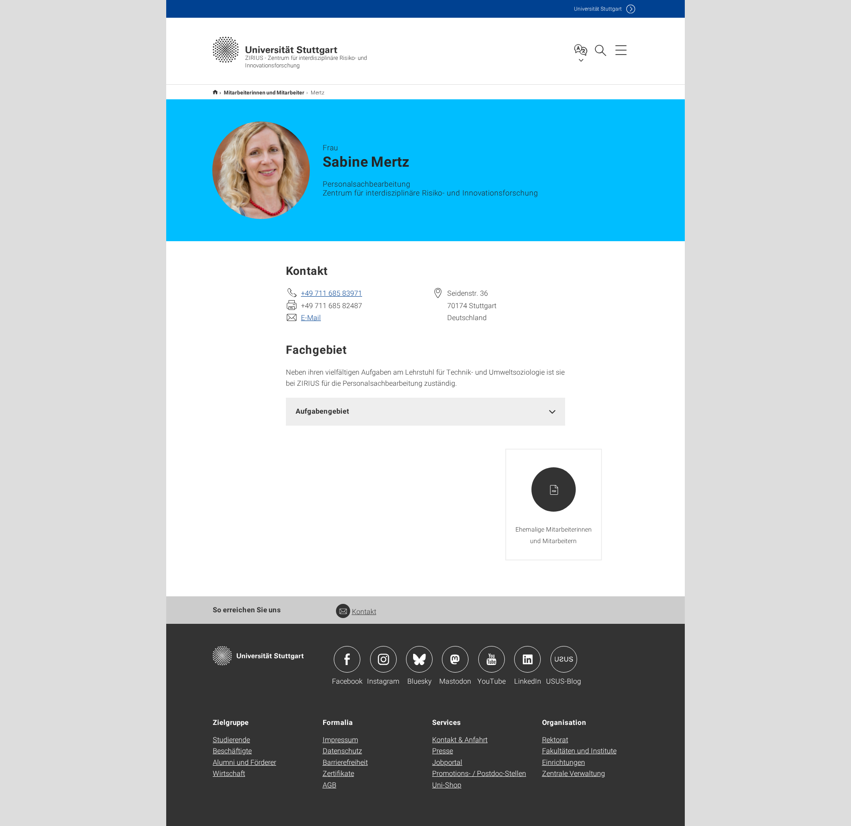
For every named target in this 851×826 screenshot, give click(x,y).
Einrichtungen (563, 762)
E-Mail (311, 317)
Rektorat (555, 739)
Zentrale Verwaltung (573, 773)
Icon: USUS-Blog (563, 659)
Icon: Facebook (347, 659)
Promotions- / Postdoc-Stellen (479, 773)
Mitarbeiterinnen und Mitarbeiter (264, 92)
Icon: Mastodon (455, 659)
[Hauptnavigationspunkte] (621, 49)
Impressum (340, 739)
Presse (442, 750)
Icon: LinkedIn (527, 659)
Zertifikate (338, 773)
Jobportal (447, 762)
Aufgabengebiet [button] (322, 410)
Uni (598, 8)
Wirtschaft (229, 773)
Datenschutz (342, 750)
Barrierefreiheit (345, 762)
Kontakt (364, 611)
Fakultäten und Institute (579, 750)
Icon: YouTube (491, 659)
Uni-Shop (446, 784)
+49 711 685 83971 (331, 293)
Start (215, 92)
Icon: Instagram (383, 659)
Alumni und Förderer (244, 762)
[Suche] (600, 49)
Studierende (231, 739)
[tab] (425, 411)
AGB (329, 784)
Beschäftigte (232, 750)
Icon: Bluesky (419, 659)
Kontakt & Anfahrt (460, 739)
